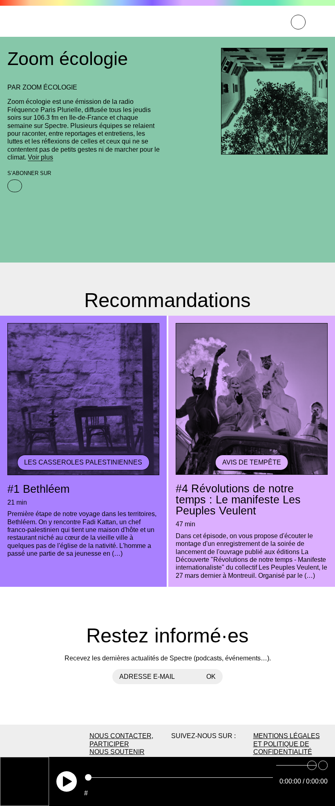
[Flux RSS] (14, 186)
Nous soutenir (117, 751)
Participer (109, 744)
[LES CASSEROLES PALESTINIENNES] (83, 474)
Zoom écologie (49, 87)
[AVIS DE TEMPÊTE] (252, 473)
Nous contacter (120, 735)
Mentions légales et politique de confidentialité (286, 743)
